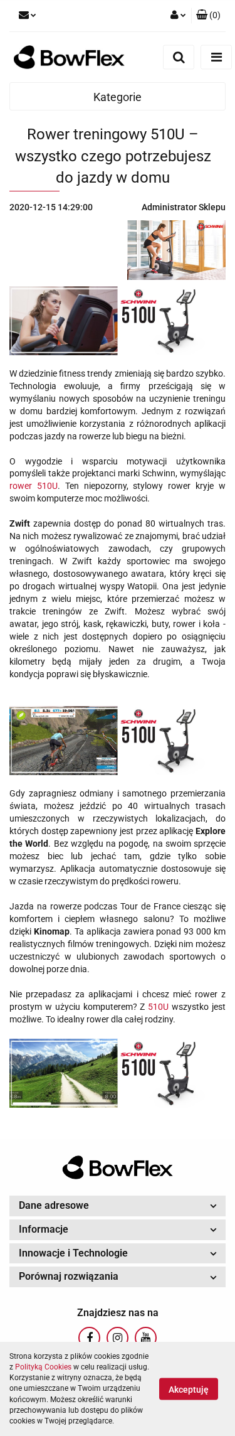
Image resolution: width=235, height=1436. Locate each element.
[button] (208, 15)
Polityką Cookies (43, 1367)
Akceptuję (189, 1390)
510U (158, 1007)
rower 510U (33, 486)
